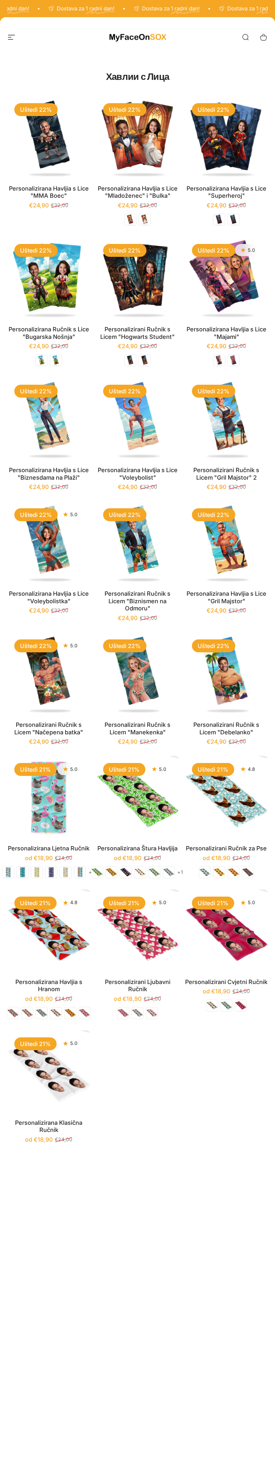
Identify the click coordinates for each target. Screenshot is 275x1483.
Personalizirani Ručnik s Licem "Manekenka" (137, 728)
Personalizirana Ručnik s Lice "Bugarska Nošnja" (49, 333)
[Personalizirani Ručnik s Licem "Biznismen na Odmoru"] (137, 542)
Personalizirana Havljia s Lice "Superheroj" (226, 192)
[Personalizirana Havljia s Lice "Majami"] (226, 278)
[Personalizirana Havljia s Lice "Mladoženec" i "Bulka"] (137, 137)
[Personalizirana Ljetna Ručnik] (48, 797)
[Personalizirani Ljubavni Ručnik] (137, 931)
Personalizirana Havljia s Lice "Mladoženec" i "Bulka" (138, 192)
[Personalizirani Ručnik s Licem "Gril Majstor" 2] (226, 419)
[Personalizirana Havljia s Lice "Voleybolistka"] (48, 542)
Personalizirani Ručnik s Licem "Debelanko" (226, 728)
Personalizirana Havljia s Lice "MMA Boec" (49, 192)
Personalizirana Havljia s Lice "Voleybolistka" (49, 597)
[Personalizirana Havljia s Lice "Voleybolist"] (137, 419)
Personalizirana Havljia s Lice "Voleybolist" (138, 473)
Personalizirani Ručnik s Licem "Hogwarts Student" (137, 333)
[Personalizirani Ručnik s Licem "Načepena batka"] (48, 673)
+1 (180, 872)
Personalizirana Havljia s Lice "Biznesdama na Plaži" (49, 473)
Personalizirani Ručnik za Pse (226, 848)
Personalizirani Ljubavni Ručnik (137, 985)
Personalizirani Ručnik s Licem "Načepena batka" (48, 728)
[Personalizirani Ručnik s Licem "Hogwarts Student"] (137, 278)
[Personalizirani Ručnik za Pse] (226, 797)
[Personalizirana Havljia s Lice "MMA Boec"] (48, 137)
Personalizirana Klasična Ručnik (48, 1126)
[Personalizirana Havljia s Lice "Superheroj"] (226, 137)
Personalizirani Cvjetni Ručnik (226, 981)
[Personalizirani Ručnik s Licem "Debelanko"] (226, 673)
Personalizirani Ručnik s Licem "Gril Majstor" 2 (226, 473)
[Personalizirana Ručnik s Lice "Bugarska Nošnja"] (48, 278)
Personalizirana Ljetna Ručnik (49, 848)
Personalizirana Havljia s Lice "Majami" (226, 333)
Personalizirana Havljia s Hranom (48, 985)
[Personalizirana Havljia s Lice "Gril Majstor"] (226, 542)
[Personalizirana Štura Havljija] (137, 797)
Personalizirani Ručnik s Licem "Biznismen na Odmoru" (137, 601)
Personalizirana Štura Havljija (137, 848)
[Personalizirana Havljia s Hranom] (48, 931)
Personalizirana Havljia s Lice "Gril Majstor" (226, 597)
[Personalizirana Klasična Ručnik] (48, 1071)
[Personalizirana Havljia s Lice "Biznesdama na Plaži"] (48, 419)
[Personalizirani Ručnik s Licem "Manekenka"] (137, 673)
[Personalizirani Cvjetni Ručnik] (226, 931)
